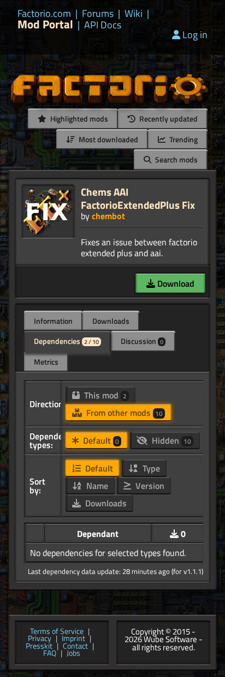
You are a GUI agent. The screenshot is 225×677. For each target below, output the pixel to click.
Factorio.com (44, 14)
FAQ (49, 653)
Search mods (175, 159)
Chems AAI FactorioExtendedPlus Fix (138, 198)
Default (100, 440)
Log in (195, 34)
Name (96, 485)
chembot (108, 215)
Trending (183, 139)
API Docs (102, 25)
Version (148, 485)
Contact (75, 646)
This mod (104, 395)
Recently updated (168, 118)
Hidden (170, 440)
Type (150, 468)
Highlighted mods (78, 118)
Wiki (134, 14)
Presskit (39, 646)
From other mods (123, 412)
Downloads (110, 321)
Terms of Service (57, 632)
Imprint (73, 639)
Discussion (142, 341)
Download (174, 283)
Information (53, 321)
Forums (98, 14)
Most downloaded (107, 139)
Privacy (39, 639)
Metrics (46, 361)
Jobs (73, 653)
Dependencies (66, 341)
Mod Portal (45, 24)
